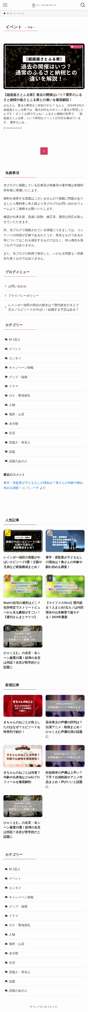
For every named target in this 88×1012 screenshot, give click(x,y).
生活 (12, 433)
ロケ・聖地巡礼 (19, 395)
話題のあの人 (18, 461)
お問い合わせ (17, 286)
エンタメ (15, 358)
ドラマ (13, 386)
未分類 (13, 423)
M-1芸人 (14, 339)
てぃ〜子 (33, 487)
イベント (15, 349)
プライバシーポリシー (23, 295)
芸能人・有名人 (19, 442)
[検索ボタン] (83, 5)
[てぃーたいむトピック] (44, 5)
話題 (12, 451)
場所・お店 (16, 414)
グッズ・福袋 (18, 377)
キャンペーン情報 (21, 367)
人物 (12, 405)
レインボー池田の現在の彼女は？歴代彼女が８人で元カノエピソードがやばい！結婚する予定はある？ (43, 307)
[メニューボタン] (5, 5)
